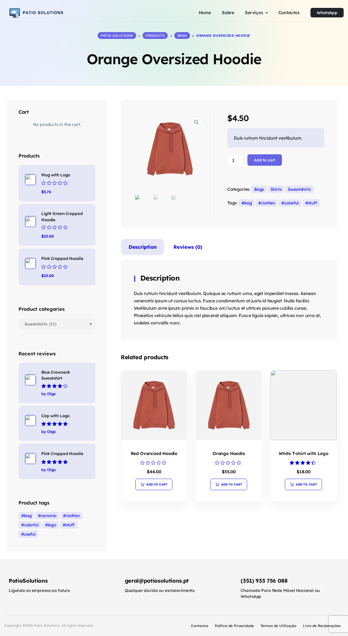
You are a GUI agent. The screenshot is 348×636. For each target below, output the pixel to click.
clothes (268, 202)
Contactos (199, 625)
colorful (291, 202)
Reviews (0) (187, 247)
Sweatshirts (299, 189)
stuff (312, 202)
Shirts (276, 189)
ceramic (49, 515)
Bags (259, 189)
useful (30, 534)
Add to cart (264, 160)
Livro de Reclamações (322, 625)
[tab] (142, 248)
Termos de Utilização (278, 625)
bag (248, 202)
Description (143, 247)
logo (52, 524)
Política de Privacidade (234, 625)
